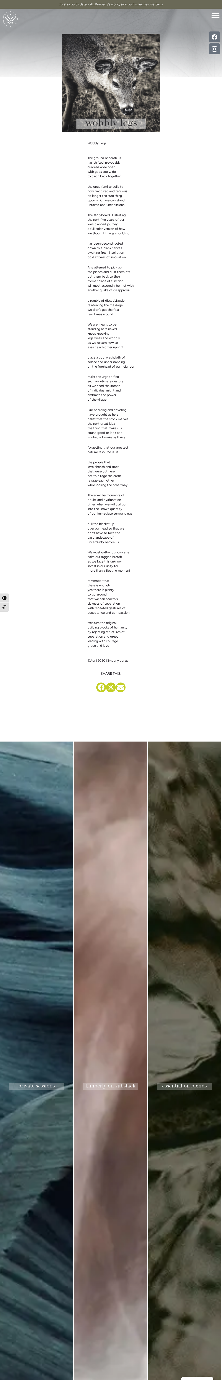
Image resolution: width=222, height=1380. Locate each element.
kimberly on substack (110, 1086)
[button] (215, 15)
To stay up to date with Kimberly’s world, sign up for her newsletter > (111, 4)
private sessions (36, 1086)
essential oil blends (184, 1086)
